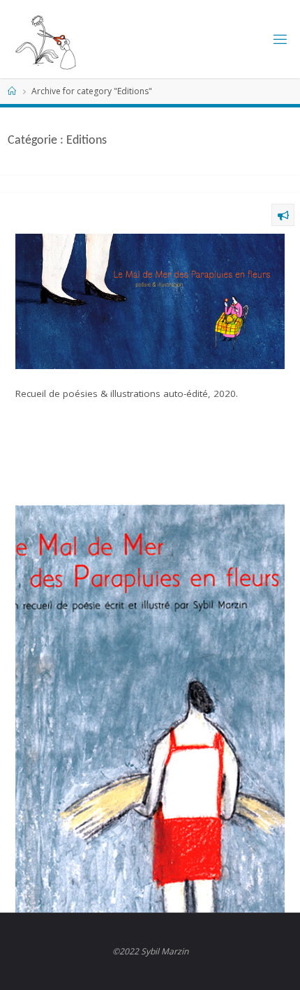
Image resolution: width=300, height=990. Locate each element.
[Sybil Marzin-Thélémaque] (60, 39)
